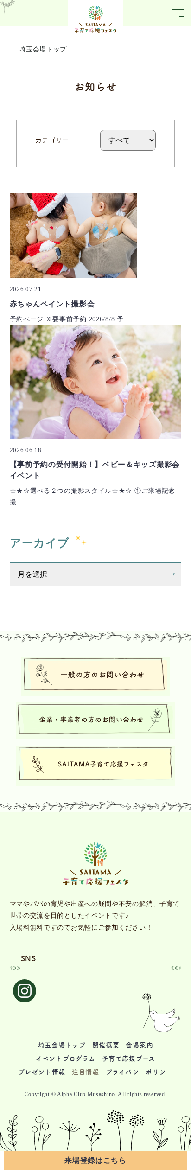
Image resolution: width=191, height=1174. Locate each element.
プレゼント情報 (41, 1072)
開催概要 (106, 1045)
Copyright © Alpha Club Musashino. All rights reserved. (96, 1094)
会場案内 (139, 1045)
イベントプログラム (65, 1058)
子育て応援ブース (128, 1058)
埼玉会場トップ (43, 49)
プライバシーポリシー (139, 1072)
